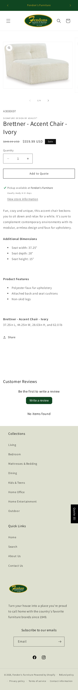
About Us (14, 556)
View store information (22, 199)
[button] (8, 21)
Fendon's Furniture (22, 674)
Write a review (39, 400)
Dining (12, 473)
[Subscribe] (59, 642)
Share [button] (12, 337)
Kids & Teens (16, 483)
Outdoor (14, 511)
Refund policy (66, 674)
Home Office (16, 492)
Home (12, 537)
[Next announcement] (70, 5)
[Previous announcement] (7, 5)
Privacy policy (17, 681)
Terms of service (37, 681)
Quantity (8, 150)
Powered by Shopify (44, 674)
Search (12, 546)
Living (12, 445)
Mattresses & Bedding (22, 464)
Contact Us (15, 566)
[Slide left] (30, 100)
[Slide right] (48, 100)
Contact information (61, 681)
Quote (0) (74, 514)
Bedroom (14, 454)
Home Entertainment (22, 501)
